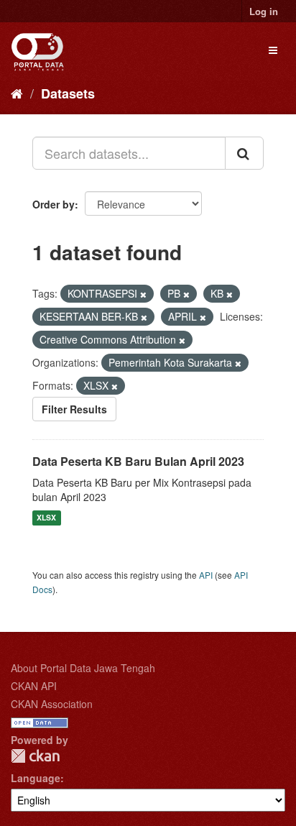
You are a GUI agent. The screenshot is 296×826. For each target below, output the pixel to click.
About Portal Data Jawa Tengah (83, 668)
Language (35, 778)
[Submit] (244, 153)
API (206, 575)
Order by (53, 204)
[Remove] (143, 294)
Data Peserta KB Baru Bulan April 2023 (138, 461)
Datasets (68, 93)
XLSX (46, 518)
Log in (263, 11)
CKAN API (34, 686)
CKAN (35, 755)
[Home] (17, 92)
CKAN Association (52, 704)
